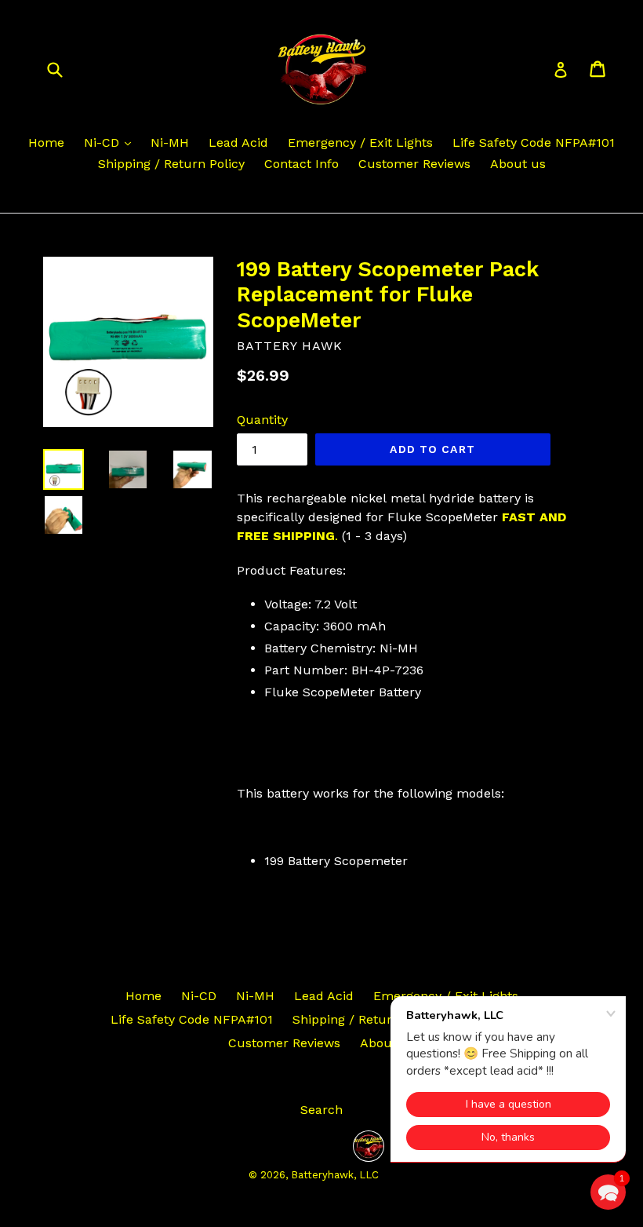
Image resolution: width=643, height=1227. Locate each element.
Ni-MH (170, 142)
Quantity (262, 419)
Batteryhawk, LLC (335, 1175)
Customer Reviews (414, 163)
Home (46, 142)
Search (321, 1109)
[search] (64, 69)
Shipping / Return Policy (171, 163)
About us (518, 163)
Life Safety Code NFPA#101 (533, 142)
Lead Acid (238, 142)
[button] (608, 1192)
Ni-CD (103, 142)
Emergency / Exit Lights (360, 142)
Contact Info (301, 163)
